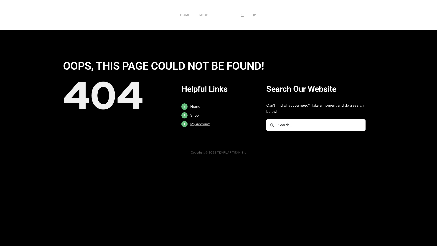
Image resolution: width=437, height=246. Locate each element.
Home (195, 106)
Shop (194, 115)
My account (200, 124)
